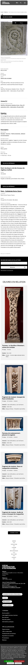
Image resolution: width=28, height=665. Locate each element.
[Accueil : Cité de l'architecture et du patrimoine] (6, 3)
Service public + (6, 613)
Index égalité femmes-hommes (10, 615)
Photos (21, 22)
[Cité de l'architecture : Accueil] (9, 569)
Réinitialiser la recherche (7, 270)
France (4, 575)
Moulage (3, 133)
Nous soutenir (6, 601)
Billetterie (14, 554)
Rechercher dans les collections (11, 260)
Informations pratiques (8, 621)
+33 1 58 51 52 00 (7, 579)
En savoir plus (18, 663)
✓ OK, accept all (9, 661)
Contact (14, 557)
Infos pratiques (14, 550)
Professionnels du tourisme (9, 633)
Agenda (14, 541)
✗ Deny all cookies (19, 661)
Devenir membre (7, 605)
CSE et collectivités (7, 631)
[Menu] (25, 3)
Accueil (2, 12)
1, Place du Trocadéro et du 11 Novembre (12, 572)
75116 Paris (5, 574)
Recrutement (5, 617)
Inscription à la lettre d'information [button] (11, 594)
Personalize (10, 663)
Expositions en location (8, 635)
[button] (14, 267)
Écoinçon (8, 133)
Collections (6, 12)
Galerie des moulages (6, 78)
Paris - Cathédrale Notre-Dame (11, 191)
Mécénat (4, 640)
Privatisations (5, 638)
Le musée (14, 547)
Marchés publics (6, 619)
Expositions (14, 544)
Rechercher (20, 2)
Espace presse (6, 629)
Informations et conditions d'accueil (11, 587)
